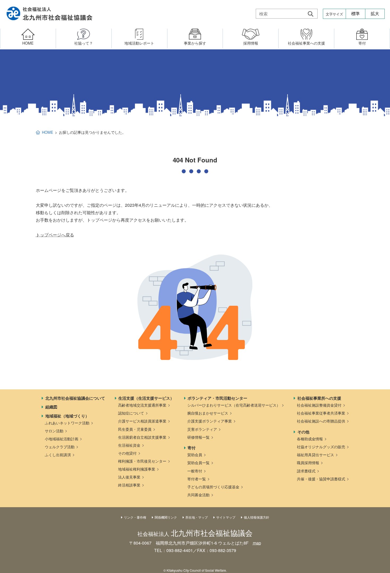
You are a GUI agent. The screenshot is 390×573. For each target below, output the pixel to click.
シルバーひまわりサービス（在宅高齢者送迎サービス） (233, 405)
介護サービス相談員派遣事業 (142, 421)
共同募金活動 (198, 494)
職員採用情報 (308, 462)
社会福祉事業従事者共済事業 (321, 413)
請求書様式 (306, 470)
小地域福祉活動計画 (61, 438)
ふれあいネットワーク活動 (67, 422)
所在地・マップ (196, 517)
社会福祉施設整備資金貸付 (319, 405)
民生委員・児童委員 (134, 429)
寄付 (192, 448)
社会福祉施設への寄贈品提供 (321, 421)
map (257, 543)
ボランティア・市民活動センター (217, 398)
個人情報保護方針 (256, 517)
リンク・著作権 (135, 517)
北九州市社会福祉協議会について (75, 398)
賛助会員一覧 (198, 462)
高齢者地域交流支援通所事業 (142, 405)
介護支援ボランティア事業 (209, 421)
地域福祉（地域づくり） (67, 416)
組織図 (51, 407)
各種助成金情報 (310, 438)
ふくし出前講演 (58, 454)
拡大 (375, 13)
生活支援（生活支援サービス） (146, 398)
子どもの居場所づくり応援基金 (213, 486)
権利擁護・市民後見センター (142, 461)
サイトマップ (225, 517)
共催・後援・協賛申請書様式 (321, 478)
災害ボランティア (202, 429)
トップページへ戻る (55, 235)
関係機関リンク (166, 517)
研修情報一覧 (198, 437)
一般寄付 (194, 470)
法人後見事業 (129, 477)
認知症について (131, 413)
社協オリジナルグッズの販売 (321, 446)
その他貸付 (127, 453)
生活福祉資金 (129, 445)
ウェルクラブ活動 (60, 446)
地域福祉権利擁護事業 (136, 469)
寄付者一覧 (196, 478)
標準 (355, 13)
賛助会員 (194, 454)
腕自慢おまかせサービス (207, 413)
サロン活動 (54, 430)
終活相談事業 (129, 485)
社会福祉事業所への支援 (319, 398)
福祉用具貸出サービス (315, 454)
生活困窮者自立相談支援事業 (142, 437)
